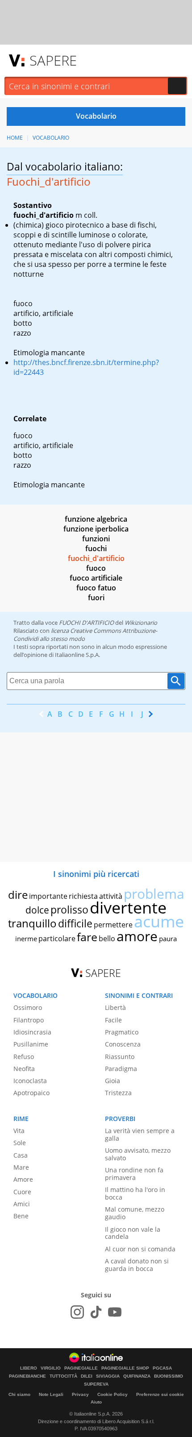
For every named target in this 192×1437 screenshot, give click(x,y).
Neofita (24, 1068)
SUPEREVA (96, 1384)
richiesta (83, 896)
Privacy (80, 1394)
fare (87, 936)
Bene (21, 1216)
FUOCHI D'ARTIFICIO (86, 623)
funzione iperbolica (96, 529)
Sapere (53, 60)
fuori (96, 597)
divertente (128, 907)
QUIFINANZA (136, 1376)
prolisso (69, 909)
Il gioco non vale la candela (132, 1233)
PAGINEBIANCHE (27, 1376)
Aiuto (96, 1402)
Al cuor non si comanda (140, 1249)
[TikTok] (96, 1312)
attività (110, 896)
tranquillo (32, 923)
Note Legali (51, 1394)
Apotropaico (31, 1092)
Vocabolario (51, 137)
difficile (75, 923)
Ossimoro (27, 1007)
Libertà (115, 1007)
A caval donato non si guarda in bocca (137, 1265)
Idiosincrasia (32, 1032)
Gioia (112, 1080)
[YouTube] (114, 1312)
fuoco (96, 568)
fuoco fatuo (96, 588)
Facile (113, 1020)
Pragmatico (121, 1032)
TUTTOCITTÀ (63, 1376)
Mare (21, 1167)
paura (168, 938)
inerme (26, 938)
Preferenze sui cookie (160, 1394)
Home (15, 137)
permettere (113, 925)
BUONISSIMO (168, 1376)
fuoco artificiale (96, 578)
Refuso (23, 1056)
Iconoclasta (30, 1080)
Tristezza (118, 1092)
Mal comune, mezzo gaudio (134, 1213)
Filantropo (28, 1020)
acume (159, 921)
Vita (19, 1130)
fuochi (96, 548)
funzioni (96, 539)
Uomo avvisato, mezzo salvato (138, 1154)
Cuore (22, 1192)
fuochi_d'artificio (96, 558)
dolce (37, 910)
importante (48, 896)
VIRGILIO (51, 1368)
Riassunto (119, 1056)
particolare (56, 938)
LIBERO (28, 1368)
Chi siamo (19, 1394)
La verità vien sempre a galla (140, 1134)
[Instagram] (77, 1312)
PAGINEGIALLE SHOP (125, 1368)
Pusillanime (30, 1044)
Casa (20, 1155)
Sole (19, 1142)
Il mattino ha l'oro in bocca (135, 1193)
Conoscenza (123, 1044)
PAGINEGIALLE (81, 1368)
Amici (21, 1204)
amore (137, 936)
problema (154, 894)
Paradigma (121, 1068)
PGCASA (162, 1368)
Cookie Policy (112, 1394)
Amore (23, 1179)
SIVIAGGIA (108, 1376)
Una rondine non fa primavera (134, 1174)
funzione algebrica (96, 519)
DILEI (86, 1376)
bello (107, 938)
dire (18, 894)
